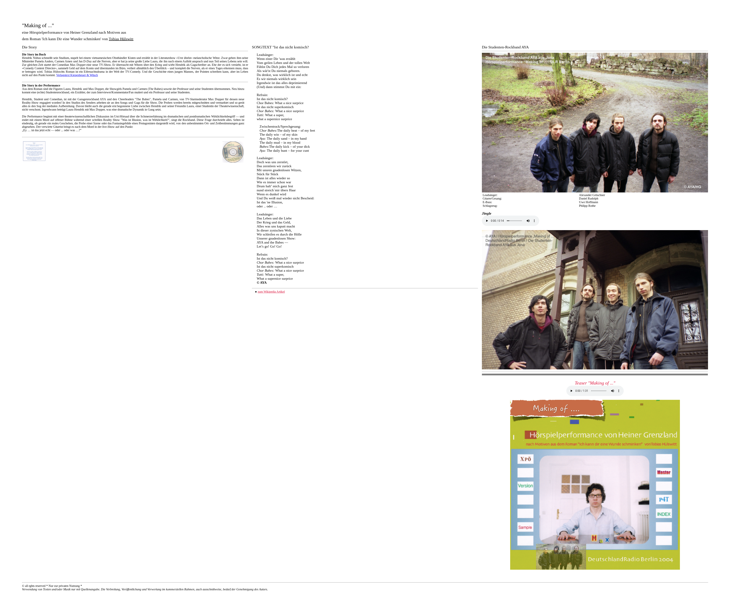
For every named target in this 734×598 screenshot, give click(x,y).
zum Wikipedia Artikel (271, 291)
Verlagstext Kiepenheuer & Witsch (77, 75)
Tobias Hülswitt (121, 39)
